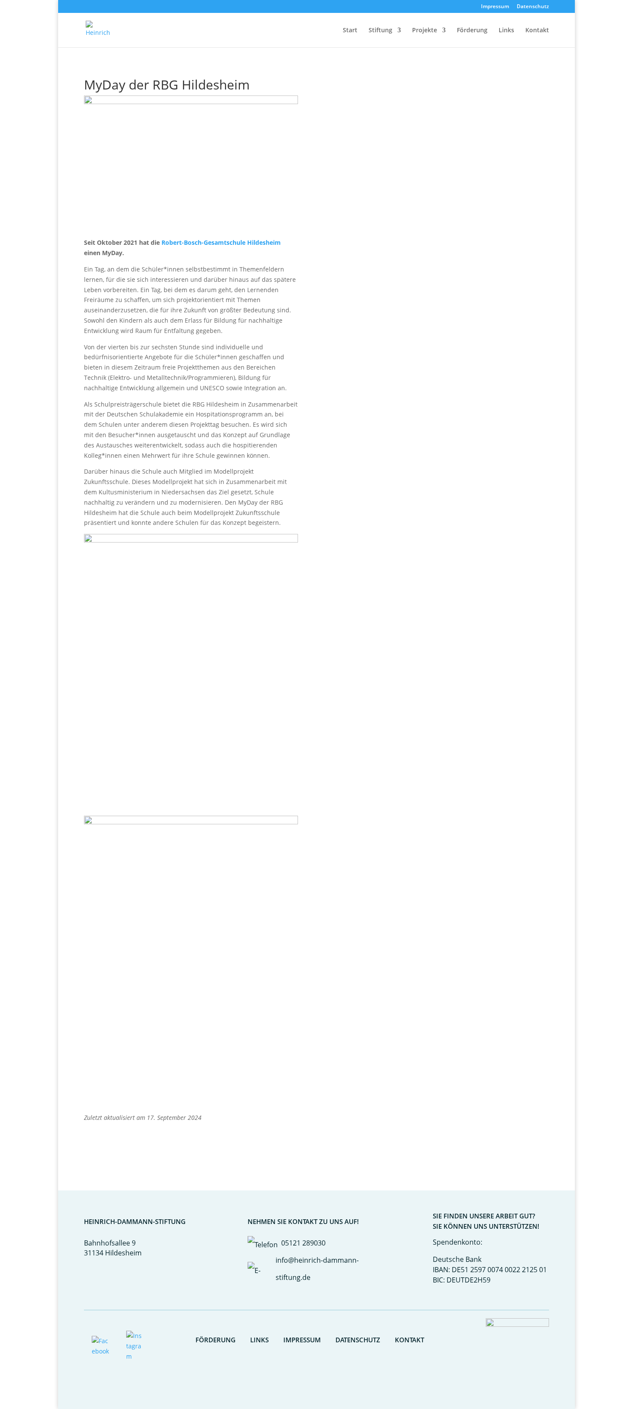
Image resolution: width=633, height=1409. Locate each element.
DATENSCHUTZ (357, 1339)
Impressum (495, 7)
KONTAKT (409, 1339)
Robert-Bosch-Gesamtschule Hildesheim (221, 242)
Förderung (472, 30)
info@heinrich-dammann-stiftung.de (317, 1268)
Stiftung (380, 30)
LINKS (259, 1339)
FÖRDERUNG (215, 1339)
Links (506, 30)
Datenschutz (533, 7)
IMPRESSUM (302, 1339)
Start (350, 30)
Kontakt (537, 30)
